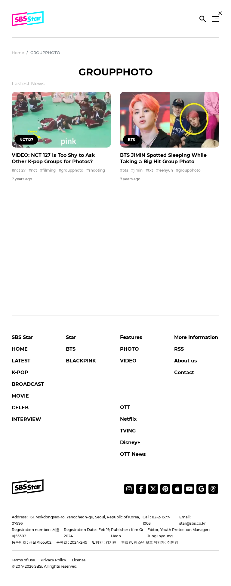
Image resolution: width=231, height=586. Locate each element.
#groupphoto (71, 170)
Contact (184, 372)
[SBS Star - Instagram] (129, 489)
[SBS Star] (28, 486)
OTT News (133, 454)
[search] (202, 20)
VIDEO (128, 361)
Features (131, 337)
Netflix (128, 419)
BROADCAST (28, 384)
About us (185, 361)
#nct (33, 170)
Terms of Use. (24, 560)
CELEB (20, 408)
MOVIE (20, 396)
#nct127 (19, 170)
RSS (179, 349)
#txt (149, 170)
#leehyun (164, 170)
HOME (20, 349)
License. (79, 560)
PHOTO (129, 349)
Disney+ (130, 442)
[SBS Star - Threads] (213, 489)
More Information (196, 337)
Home (18, 52)
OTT (125, 407)
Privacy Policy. (54, 560)
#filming (48, 170)
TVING (128, 431)
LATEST (21, 361)
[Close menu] (220, 14)
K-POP (20, 372)
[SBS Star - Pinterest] (165, 489)
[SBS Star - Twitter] (153, 489)
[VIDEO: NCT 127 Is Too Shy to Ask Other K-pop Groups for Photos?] (61, 120)
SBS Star (22, 337)
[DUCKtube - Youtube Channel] (189, 489)
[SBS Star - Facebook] (141, 489)
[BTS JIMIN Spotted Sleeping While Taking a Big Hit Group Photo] (169, 120)
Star (71, 337)
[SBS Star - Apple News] (177, 489)
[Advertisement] (115, 235)
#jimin (137, 170)
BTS (70, 349)
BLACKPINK (81, 361)
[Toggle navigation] (214, 18)
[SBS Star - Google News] (201, 489)
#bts (124, 170)
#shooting (95, 170)
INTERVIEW (26, 419)
